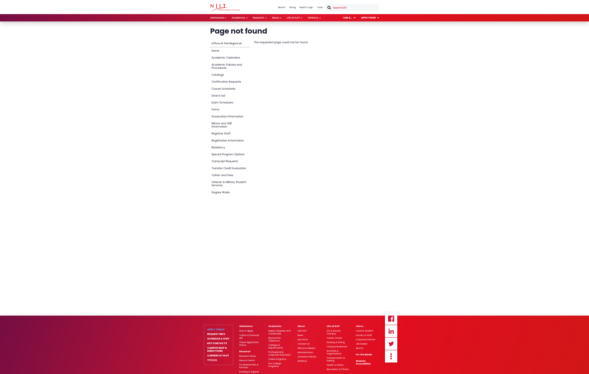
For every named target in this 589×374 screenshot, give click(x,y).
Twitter (391, 344)
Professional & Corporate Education (279, 353)
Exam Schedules (222, 102)
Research (244, 351)
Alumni (359, 348)
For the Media (364, 354)
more (391, 356)
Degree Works (221, 192)
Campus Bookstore (337, 346)
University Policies (307, 356)
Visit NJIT (302, 330)
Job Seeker (362, 343)
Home (215, 51)
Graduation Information (227, 116)
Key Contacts (217, 343)
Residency (218, 147)
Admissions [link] (217, 17)
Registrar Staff (221, 133)
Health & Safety (335, 365)
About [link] (275, 17)
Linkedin (391, 331)
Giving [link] (292, 7)
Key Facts (303, 339)
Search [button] (329, 8)
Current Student (364, 330)
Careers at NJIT (218, 355)
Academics (274, 326)
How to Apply (246, 330)
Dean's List (218, 95)
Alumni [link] (281, 7)
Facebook (391, 319)
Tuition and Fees (222, 175)
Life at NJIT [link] (293, 17)
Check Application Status (249, 343)
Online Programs (277, 359)
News (300, 335)
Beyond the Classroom (274, 339)
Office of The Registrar (226, 43)
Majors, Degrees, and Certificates (279, 332)
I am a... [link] (347, 17)
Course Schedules (223, 89)
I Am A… (360, 326)
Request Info (216, 334)
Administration (305, 352)
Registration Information (228, 140)
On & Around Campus (334, 332)
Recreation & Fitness (338, 369)
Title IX (212, 360)
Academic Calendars (226, 57)
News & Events (247, 360)
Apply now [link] (368, 17)
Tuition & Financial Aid (249, 336)
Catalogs (218, 75)
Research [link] (258, 17)
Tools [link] (320, 7)
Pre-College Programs (274, 365)
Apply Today (216, 329)
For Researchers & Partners (249, 366)
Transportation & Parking (336, 359)
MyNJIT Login (306, 7)
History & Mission (306, 348)
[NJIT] (225, 8)
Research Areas (247, 356)
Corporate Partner (365, 339)
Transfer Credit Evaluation (229, 168)
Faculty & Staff (364, 335)
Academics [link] (238, 17)
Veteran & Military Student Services (229, 183)
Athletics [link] (313, 17)
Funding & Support (249, 371)
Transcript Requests (225, 161)
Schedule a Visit (218, 338)
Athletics (302, 361)
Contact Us (304, 343)
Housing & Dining (336, 342)
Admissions (246, 326)
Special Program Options (228, 154)
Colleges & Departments (275, 346)
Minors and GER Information (222, 125)
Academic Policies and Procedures (227, 66)
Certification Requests (226, 82)
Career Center (334, 338)
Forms (215, 109)
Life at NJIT (333, 326)
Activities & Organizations (334, 352)
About (301, 326)
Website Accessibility (363, 362)
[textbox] (352, 7)
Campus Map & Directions (217, 349)
